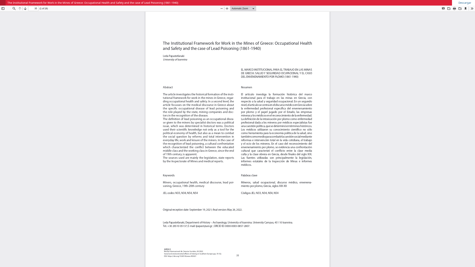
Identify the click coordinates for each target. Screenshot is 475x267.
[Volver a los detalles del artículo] (3, 3)
